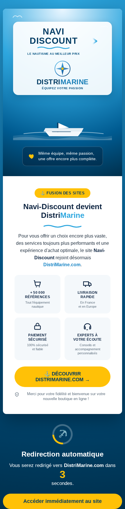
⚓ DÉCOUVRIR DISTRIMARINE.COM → (62, 376)
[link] (62, 211)
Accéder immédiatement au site (62, 501)
